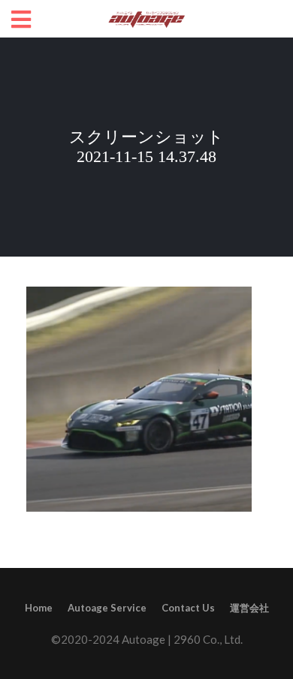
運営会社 (249, 608)
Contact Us (188, 608)
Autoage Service (107, 608)
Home (39, 608)
